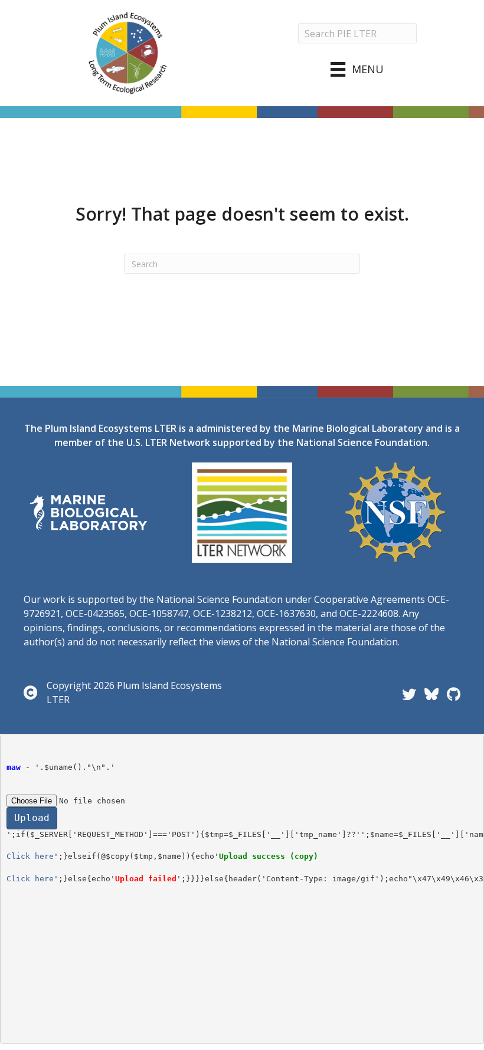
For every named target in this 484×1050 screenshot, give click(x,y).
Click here (30, 856)
